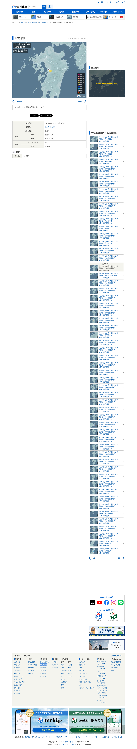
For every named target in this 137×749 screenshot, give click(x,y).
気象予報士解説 (116, 662)
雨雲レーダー (18, 676)
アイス (70, 673)
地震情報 (44, 665)
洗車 (62, 685)
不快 (69, 668)
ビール (70, 676)
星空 (62, 673)
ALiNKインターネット (42, 737)
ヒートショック (102, 692)
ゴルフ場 (82, 676)
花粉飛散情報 (101, 662)
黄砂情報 (17, 693)
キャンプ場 (83, 679)
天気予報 (19, 12)
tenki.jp (19, 7)
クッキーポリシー (92, 737)
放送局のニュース (117, 668)
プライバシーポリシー (74, 737)
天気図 (61, 12)
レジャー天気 (89, 12)
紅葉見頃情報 (102, 687)
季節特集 (103, 12)
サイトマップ (114, 2)
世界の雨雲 (18, 685)
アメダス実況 (32, 665)
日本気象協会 (28, 737)
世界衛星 (55, 668)
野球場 (81, 670)
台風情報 (43, 673)
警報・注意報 (44, 662)
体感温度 (64, 682)
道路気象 (17, 691)
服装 (62, 668)
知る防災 (43, 676)
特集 (112, 670)
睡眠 (62, 688)
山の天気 (82, 662)
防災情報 (47, 12)
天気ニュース (117, 12)
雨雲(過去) (31, 662)
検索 (43, 6)
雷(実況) (30, 673)
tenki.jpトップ (103, 2)
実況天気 (31, 668)
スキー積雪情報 (102, 696)
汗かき (70, 665)
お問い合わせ (117, 737)
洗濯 (62, 665)
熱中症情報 (101, 682)
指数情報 (75, 12)
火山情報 (43, 670)
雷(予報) (17, 688)
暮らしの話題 (115, 665)
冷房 (69, 670)
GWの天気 (101, 672)
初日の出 (101, 701)
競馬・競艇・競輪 (85, 682)
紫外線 (63, 679)
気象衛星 (55, 665)
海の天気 (82, 665)
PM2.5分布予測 (19, 682)
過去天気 (31, 670)
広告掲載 (105, 737)
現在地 (49, 8)
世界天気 (17, 665)
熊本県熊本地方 (50, 127)
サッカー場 (83, 673)
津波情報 (43, 668)
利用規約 (58, 737)
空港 (80, 668)
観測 (33, 12)
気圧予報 (17, 668)
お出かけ (64, 670)
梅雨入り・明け (102, 677)
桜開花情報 (101, 667)
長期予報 (17, 673)
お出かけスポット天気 (86, 688)
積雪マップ (18, 679)
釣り (80, 685)
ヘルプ (122, 2)
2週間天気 (17, 670)
